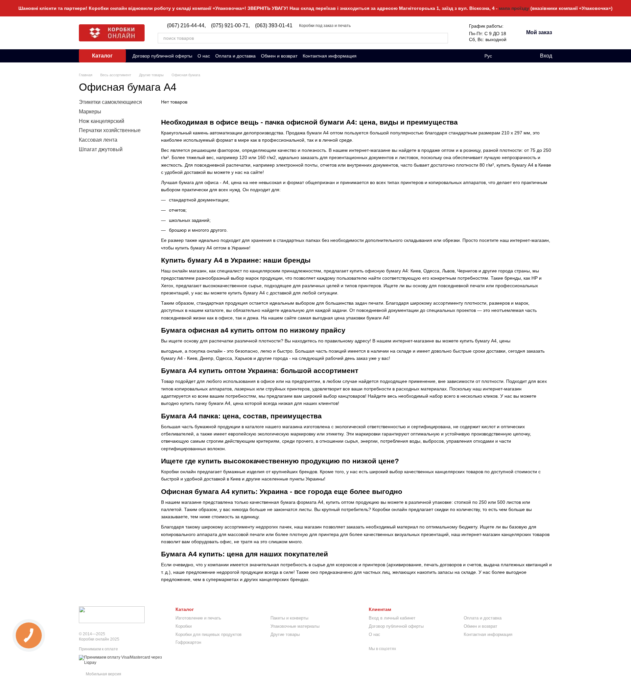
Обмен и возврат (279, 55)
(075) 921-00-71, (230, 25)
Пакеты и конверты (289, 618)
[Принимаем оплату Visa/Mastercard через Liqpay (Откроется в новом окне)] (122, 660)
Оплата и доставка (235, 55)
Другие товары (285, 634)
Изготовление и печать (198, 618)
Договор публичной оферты (162, 55)
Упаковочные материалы (294, 626)
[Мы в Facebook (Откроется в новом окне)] (365, 55)
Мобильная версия (103, 674)
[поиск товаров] (442, 38)
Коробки (183, 626)
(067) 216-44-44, (186, 25)
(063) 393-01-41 (273, 25)
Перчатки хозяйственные (110, 130)
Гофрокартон (188, 642)
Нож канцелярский (101, 121)
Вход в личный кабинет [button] (392, 618)
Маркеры (90, 111)
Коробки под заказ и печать (325, 25)
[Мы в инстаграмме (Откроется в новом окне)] (373, 55)
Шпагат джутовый (101, 149)
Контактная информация (330, 55)
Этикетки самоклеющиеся (110, 102)
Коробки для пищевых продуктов (208, 634)
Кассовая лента (98, 140)
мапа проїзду (514, 8)
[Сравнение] (507, 56)
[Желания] (521, 56)
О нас (204, 55)
